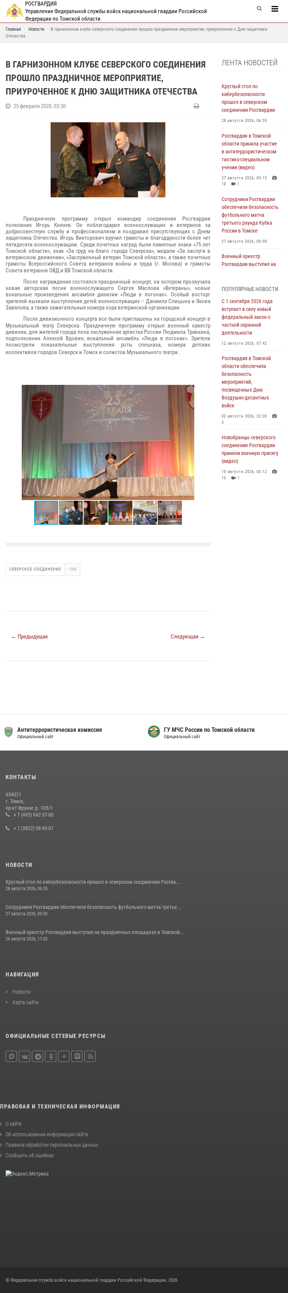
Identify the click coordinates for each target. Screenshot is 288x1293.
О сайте (13, 1124)
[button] (204, 392)
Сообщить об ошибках (30, 1155)
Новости (21, 992)
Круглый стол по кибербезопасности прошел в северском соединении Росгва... (93, 882)
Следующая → (188, 636)
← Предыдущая (29, 636)
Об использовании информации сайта (47, 1134)
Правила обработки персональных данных (52, 1145)
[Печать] (197, 106)
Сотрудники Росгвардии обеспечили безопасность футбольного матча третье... (94, 907)
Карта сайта (25, 1002)
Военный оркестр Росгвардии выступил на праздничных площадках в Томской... (95, 932)
